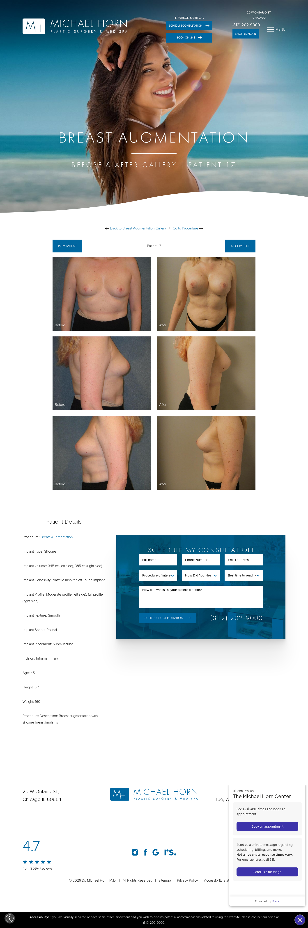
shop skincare (245, 34)
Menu (280, 29)
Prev (67, 246)
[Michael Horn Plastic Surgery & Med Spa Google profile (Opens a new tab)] (155, 852)
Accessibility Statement (221, 880)
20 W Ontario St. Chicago (259, 15)
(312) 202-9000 (246, 24)
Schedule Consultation (185, 25)
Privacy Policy (187, 880)
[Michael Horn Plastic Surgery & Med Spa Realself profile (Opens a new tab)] (170, 852)
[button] (10, 918)
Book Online (186, 37)
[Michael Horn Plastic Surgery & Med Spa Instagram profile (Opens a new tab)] (134, 852)
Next (240, 246)
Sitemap (165, 880)
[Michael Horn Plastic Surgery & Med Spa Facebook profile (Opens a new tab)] (145, 852)
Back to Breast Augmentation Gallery (137, 228)
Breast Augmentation (57, 537)
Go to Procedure (186, 228)
